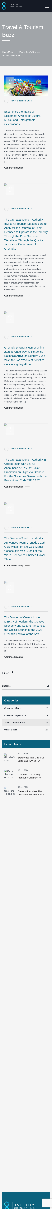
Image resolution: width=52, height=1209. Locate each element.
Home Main (7, 52)
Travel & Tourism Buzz (21, 101)
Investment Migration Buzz (26, 715)
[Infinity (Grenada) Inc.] (12, 6)
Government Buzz (26, 708)
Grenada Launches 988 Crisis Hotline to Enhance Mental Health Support (31, 794)
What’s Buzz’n (26, 730)
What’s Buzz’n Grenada (29, 52)
